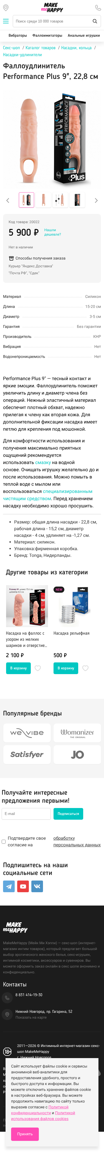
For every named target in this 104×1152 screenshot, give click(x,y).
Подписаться (68, 814)
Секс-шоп (11, 48)
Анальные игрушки (84, 36)
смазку (43, 462)
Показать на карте (31, 1018)
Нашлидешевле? (52, 232)
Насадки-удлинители (22, 55)
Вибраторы (18, 36)
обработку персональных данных (77, 841)
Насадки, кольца (76, 48)
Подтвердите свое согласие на (54, 841)
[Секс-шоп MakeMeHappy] (52, 7)
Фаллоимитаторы (47, 36)
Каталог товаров (40, 48)
